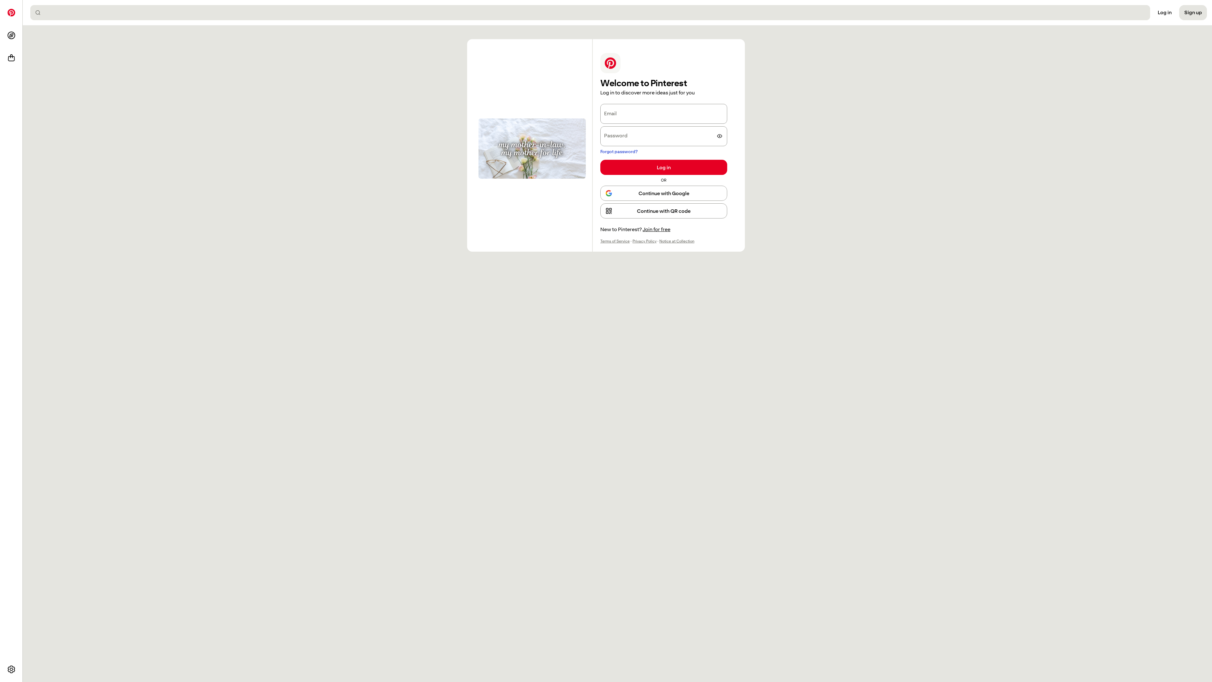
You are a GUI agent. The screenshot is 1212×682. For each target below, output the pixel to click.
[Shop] (11, 58)
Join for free (656, 229)
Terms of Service (615, 241)
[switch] (719, 136)
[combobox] (593, 12)
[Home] (11, 12)
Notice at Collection (676, 241)
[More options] (11, 669)
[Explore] (11, 35)
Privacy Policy (644, 241)
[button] (663, 210)
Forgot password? (619, 151)
